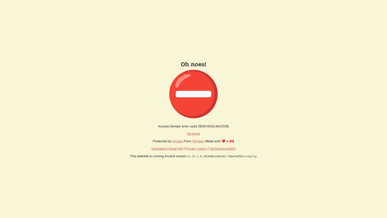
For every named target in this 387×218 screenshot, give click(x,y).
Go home (193, 134)
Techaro (198, 141)
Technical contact (222, 149)
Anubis (178, 141)
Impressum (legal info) (167, 149)
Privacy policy (196, 149)
